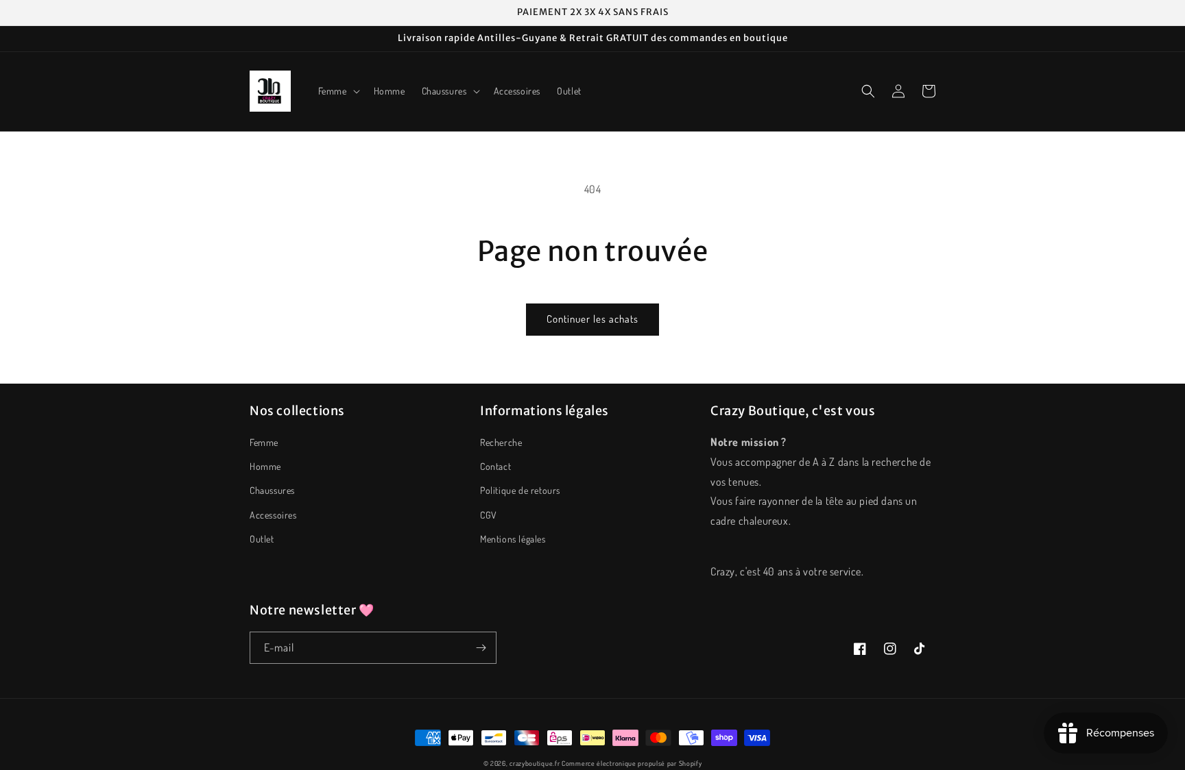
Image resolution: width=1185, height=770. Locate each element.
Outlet (262, 539)
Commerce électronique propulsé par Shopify (632, 763)
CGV (488, 515)
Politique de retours (520, 490)
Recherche (501, 442)
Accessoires (273, 515)
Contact (495, 466)
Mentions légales (513, 539)
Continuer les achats (592, 318)
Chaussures (272, 490)
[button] (338, 91)
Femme (264, 442)
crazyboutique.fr (535, 763)
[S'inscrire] (481, 648)
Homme (265, 466)
